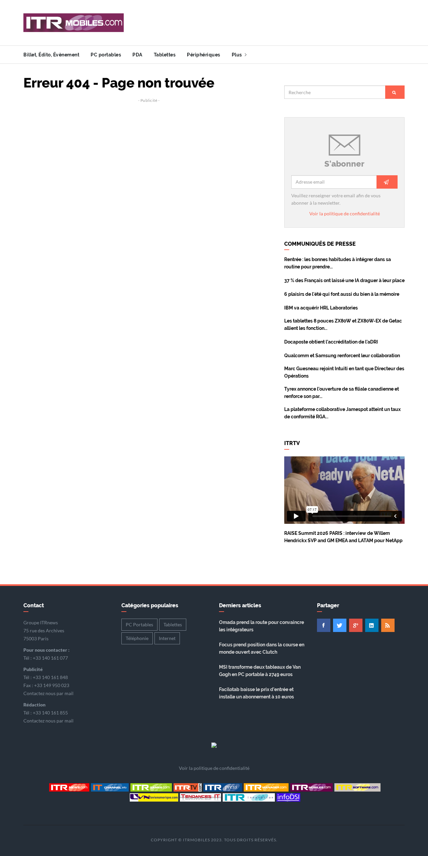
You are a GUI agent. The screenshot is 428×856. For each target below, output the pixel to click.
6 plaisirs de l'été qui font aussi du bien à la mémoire (341, 294)
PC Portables (139, 624)
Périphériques (203, 54)
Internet (167, 638)
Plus (237, 54)
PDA (137, 54)
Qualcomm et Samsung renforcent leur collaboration (342, 355)
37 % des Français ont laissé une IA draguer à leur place (344, 280)
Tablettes (165, 54)
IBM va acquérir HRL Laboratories (321, 307)
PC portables (106, 54)
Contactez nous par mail (48, 693)
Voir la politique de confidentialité (344, 213)
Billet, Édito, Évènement (51, 54)
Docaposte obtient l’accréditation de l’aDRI (331, 342)
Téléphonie (137, 638)
